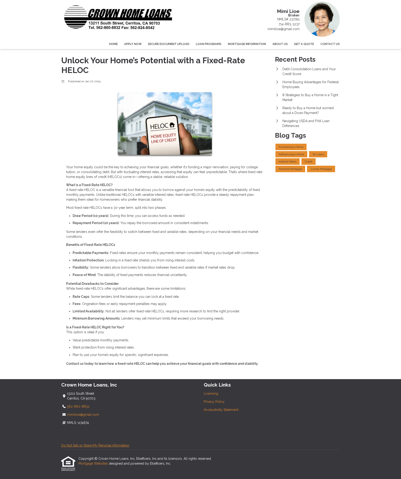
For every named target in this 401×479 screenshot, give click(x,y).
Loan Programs (208, 44)
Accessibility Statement (221, 410)
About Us (280, 44)
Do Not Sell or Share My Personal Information (95, 445)
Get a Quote (304, 44)
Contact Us (330, 44)
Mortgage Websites (93, 463)
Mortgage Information (247, 44)
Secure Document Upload (168, 44)
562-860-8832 (78, 406)
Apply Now (133, 44)
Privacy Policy (214, 401)
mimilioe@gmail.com (284, 29)
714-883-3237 (289, 24)
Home (113, 44)
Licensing (211, 393)
